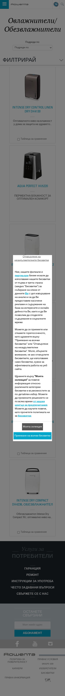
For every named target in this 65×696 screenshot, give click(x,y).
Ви (27, 293)
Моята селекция (32, 426)
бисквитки (24, 416)
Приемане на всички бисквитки (32, 435)
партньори (22, 275)
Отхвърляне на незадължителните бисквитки (31, 258)
